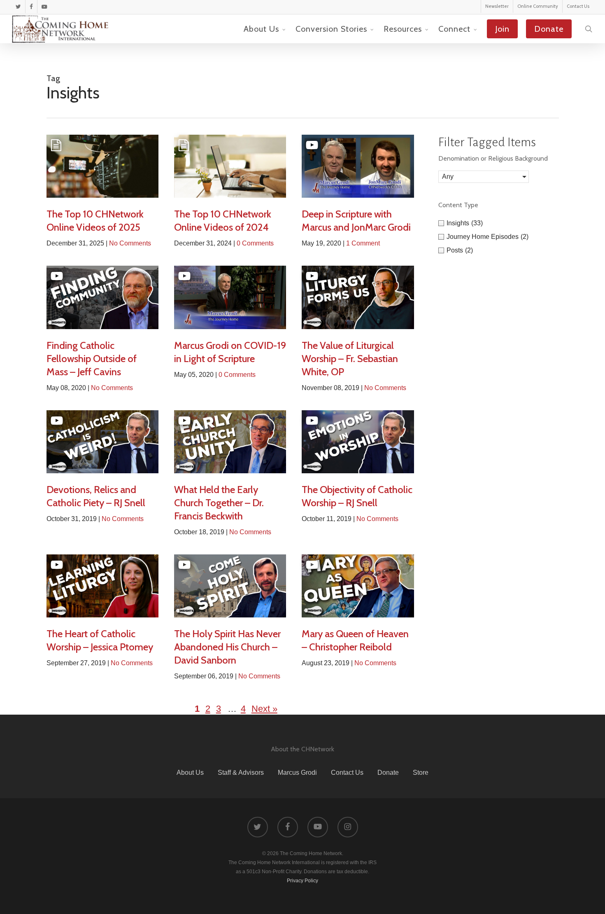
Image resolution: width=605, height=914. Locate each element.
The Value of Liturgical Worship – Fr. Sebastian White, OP (350, 358)
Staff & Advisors (241, 772)
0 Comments (255, 243)
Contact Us (347, 772)
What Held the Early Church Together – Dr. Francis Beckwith (219, 503)
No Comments (130, 243)
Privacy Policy (302, 881)
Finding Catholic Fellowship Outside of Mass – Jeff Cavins (92, 358)
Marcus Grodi (297, 772)
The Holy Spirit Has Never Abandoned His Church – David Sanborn (227, 647)
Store (420, 772)
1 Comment (363, 243)
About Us (190, 772)
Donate (388, 772)
